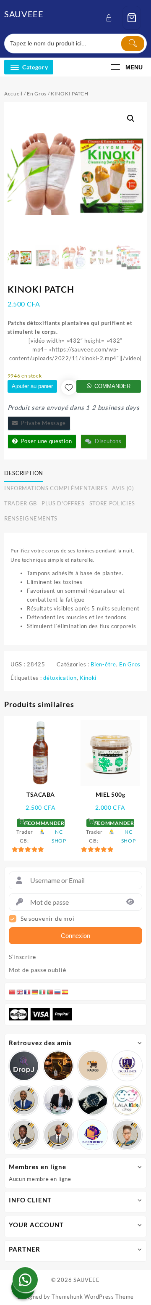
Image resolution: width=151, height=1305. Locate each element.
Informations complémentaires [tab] (55, 488)
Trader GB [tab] (20, 503)
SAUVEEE (24, 14)
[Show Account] (111, 18)
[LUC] (24, 1135)
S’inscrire (22, 957)
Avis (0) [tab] (123, 488)
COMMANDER (112, 386)
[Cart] (132, 18)
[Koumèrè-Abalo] (58, 1066)
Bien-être (103, 664)
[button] (130, 118)
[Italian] (43, 991)
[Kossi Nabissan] (93, 1066)
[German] (35, 991)
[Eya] (127, 1135)
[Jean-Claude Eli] (58, 1100)
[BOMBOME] (93, 1135)
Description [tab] (23, 473)
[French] (27, 991)
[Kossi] (58, 1135)
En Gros (37, 93)
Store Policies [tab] (112, 503)
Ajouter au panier (32, 386)
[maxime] (93, 1100)
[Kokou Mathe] (127, 1066)
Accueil (13, 93)
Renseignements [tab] (30, 518)
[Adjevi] (24, 1100)
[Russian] (58, 991)
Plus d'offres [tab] (63, 503)
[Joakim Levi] (24, 1066)
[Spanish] (65, 991)
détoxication (59, 677)
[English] (20, 991)
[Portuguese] (50, 991)
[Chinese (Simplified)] (12, 991)
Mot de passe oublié (37, 970)
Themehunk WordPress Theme (93, 1296)
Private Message (42, 423)
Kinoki (88, 677)
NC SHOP (59, 836)
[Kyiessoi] (127, 1100)
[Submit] (132, 43)
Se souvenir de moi (48, 918)
